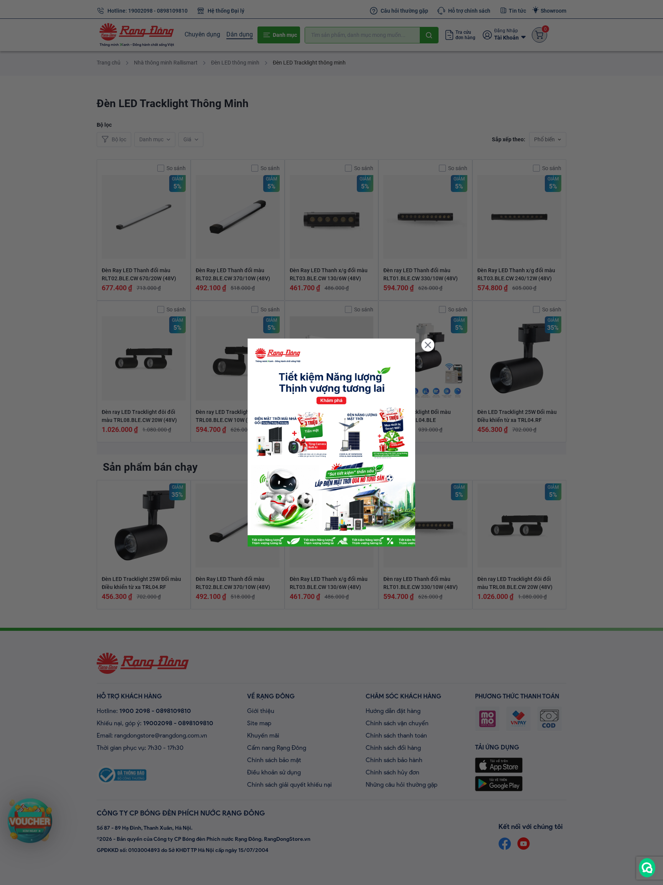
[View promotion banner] (331, 442)
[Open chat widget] (647, 867)
